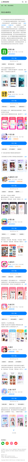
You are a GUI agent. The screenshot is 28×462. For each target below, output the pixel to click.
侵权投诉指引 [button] (22, 450)
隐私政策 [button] (16, 450)
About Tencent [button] (9, 449)
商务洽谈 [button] (19, 449)
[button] (5, 2)
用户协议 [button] (3, 452)
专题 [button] (5, 5)
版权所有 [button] (7, 450)
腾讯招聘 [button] (24, 449)
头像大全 (11, 25)
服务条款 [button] (15, 449)
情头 (8, 27)
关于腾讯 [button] (3, 449)
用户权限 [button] (12, 450)
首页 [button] (2, 5)
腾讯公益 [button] (3, 450)
